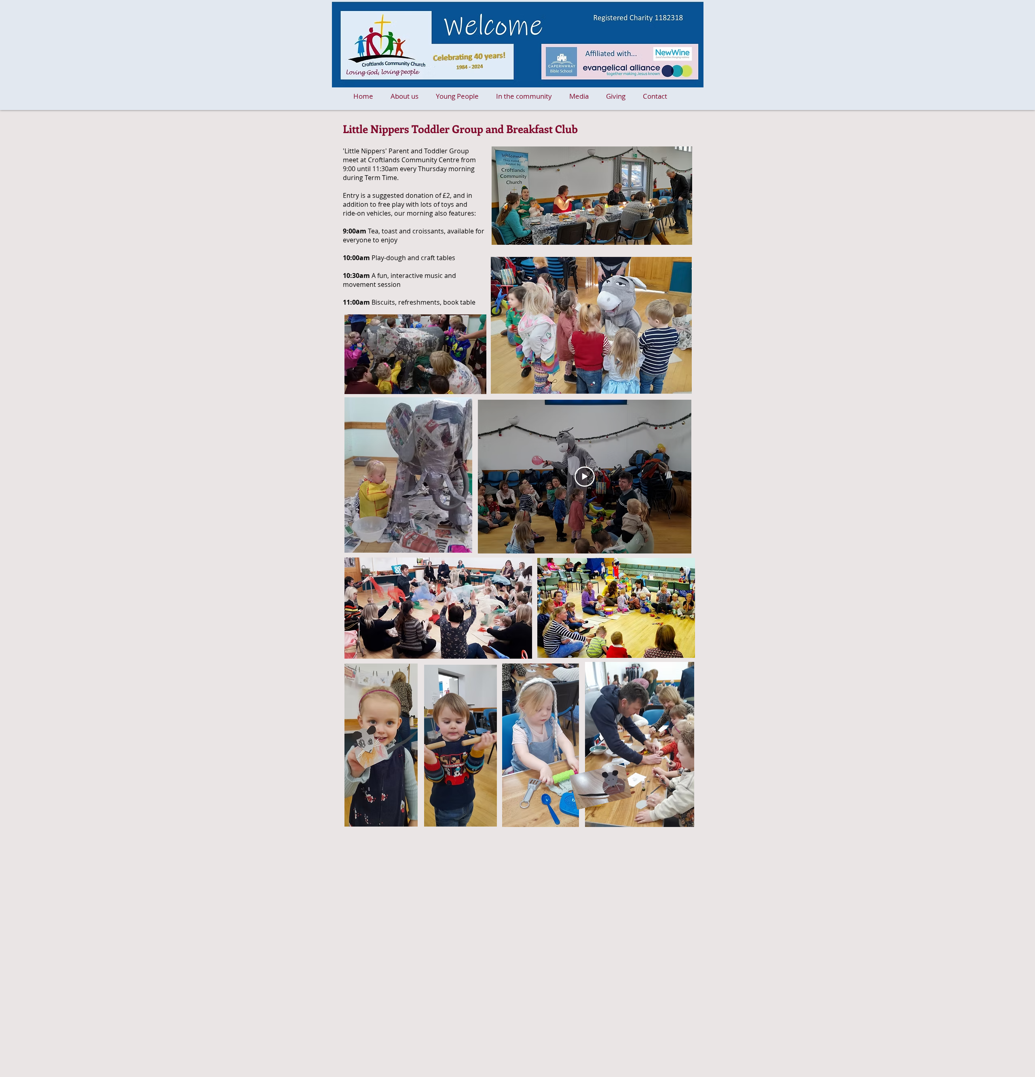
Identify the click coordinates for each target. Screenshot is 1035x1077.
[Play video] (585, 476)
